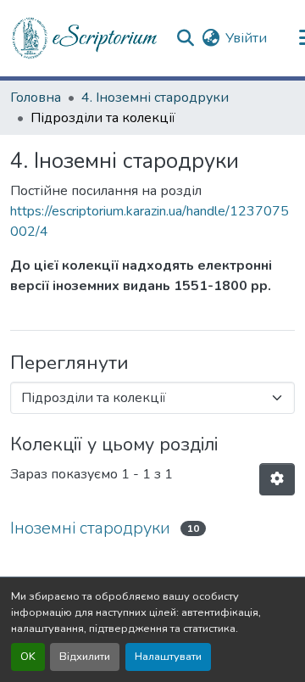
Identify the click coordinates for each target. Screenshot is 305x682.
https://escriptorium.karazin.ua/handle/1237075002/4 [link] (149, 221)
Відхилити (84, 656)
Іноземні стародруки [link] (90, 528)
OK (28, 656)
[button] (85, 38)
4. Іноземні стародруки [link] (155, 97)
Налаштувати (168, 656)
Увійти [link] (246, 38)
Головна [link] (35, 97)
